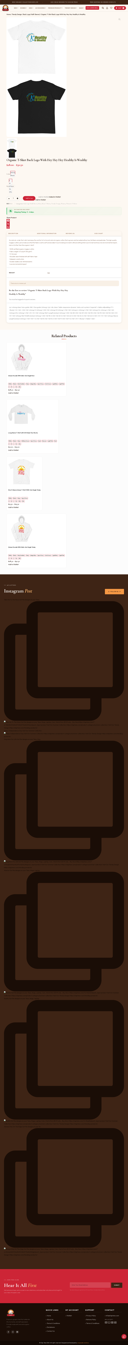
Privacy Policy (91, 1316)
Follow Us (114, 591)
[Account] (107, 8)
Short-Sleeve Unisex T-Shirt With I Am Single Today (24, 490)
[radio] (12, 172)
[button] (49, 196)
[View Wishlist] (111, 8)
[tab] (20, 233)
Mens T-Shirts (46, 204)
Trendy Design (70, 8)
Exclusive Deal (92, 8)
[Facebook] (64, 220)
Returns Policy (91, 1319)
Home (8, 14)
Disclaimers (51, 1327)
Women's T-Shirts (71, 204)
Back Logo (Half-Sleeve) (31, 14)
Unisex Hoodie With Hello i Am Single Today (22, 547)
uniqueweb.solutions (83, 1343)
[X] (64, 223)
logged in (21, 299)
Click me (124, 1336)
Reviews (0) (70, 233)
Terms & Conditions (53, 1323)
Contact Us (51, 1331)
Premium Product (54, 8)
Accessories (40, 8)
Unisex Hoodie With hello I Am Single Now (21, 376)
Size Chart (98, 233)
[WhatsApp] (64, 227)
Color (8, 174)
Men (15, 8)
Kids (30, 8)
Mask (81, 8)
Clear (12, 186)
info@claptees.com (112, 1316)
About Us (50, 1319)
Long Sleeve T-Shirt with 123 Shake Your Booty (23, 433)
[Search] (103, 8)
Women (23, 8)
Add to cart (29, 198)
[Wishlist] (111, 8)
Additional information (46, 233)
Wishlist (69, 1316)
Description (13, 233)
